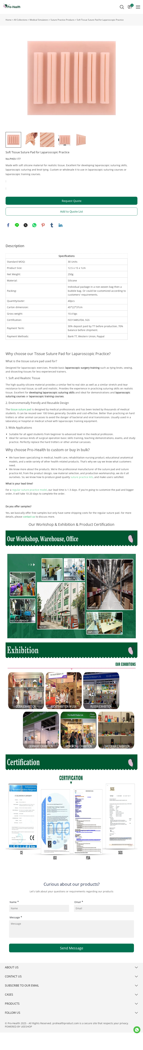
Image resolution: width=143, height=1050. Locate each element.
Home (9, 19)
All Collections (20, 19)
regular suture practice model (29, 489)
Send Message (71, 948)
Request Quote (71, 201)
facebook (8, 225)
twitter (25, 225)
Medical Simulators (39, 19)
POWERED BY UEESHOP (18, 1026)
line (17, 225)
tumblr (51, 225)
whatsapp (34, 225)
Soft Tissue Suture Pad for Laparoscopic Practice (100, 19)
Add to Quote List (71, 211)
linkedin (60, 225)
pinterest (43, 225)
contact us (29, 516)
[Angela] (136, 1029)
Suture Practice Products (62, 19)
